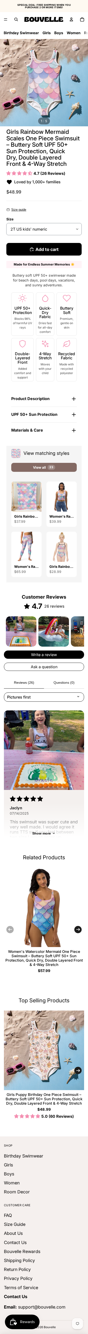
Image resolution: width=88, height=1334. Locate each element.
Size (9, 219)
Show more (41, 833)
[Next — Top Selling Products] (78, 1070)
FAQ (8, 1215)
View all (43, 467)
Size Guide (14, 1224)
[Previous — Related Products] (10, 929)
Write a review (44, 654)
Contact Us (15, 1242)
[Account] (71, 19)
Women (73, 33)
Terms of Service (21, 1287)
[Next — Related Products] (78, 929)
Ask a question (44, 666)
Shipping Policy (19, 1260)
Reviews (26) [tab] (24, 682)
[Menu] (5, 19)
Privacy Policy (18, 1278)
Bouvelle (50, 1327)
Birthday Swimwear (21, 33)
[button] (19, 173)
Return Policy (17, 1269)
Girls (47, 33)
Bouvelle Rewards (22, 1251)
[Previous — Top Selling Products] (10, 1070)
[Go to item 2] (53, 631)
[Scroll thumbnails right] (78, 631)
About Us (13, 1233)
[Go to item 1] (21, 631)
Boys (58, 33)
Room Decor (17, 1191)
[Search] (16, 19)
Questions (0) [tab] (64, 682)
